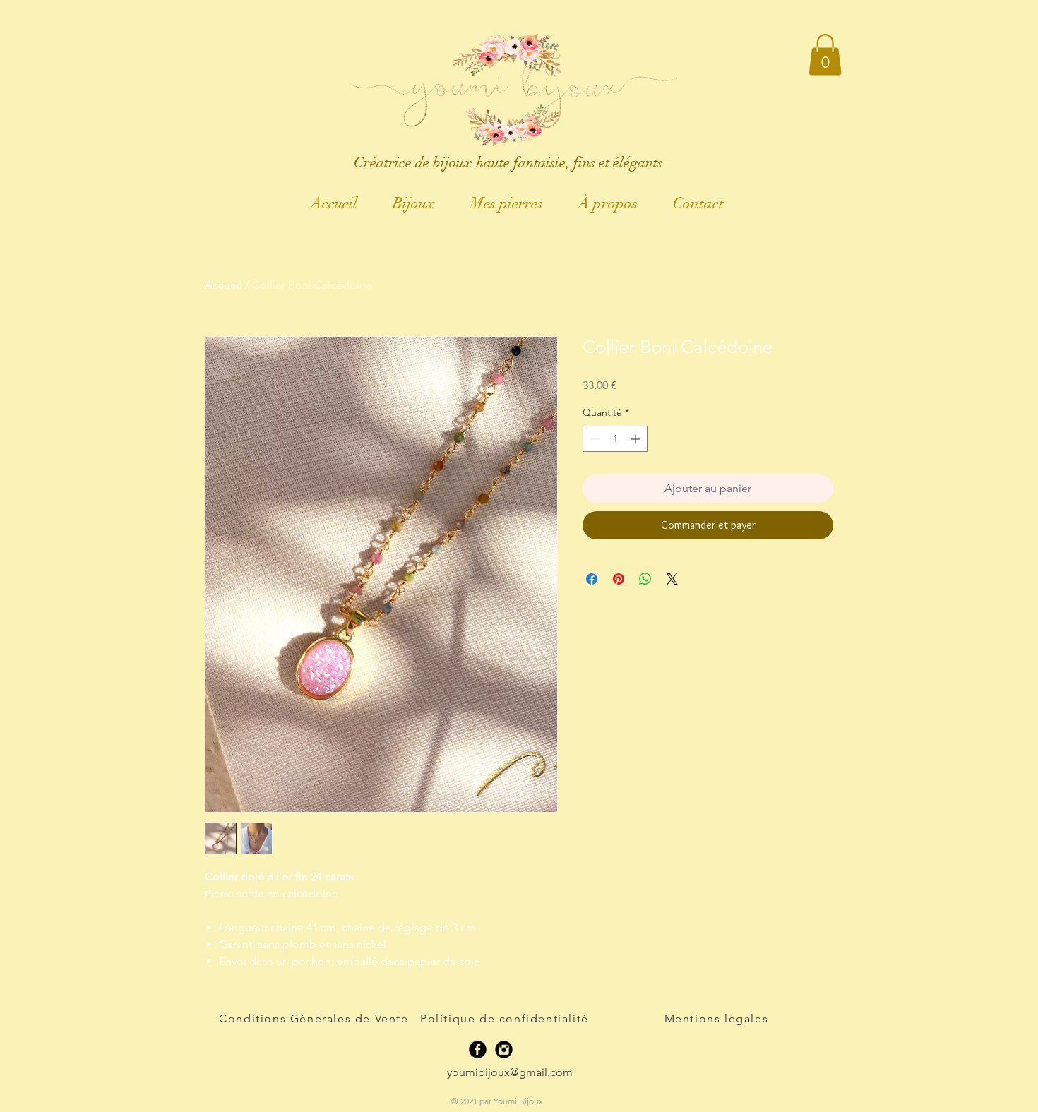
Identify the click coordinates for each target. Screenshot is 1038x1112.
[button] (825, 55)
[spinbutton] (615, 438)
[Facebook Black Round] (478, 1049)
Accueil (223, 285)
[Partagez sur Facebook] (591, 578)
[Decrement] (593, 438)
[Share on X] (672, 578)
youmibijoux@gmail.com (510, 1072)
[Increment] (636, 438)
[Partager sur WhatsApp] (645, 578)
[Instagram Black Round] (504, 1049)
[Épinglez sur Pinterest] (618, 578)
